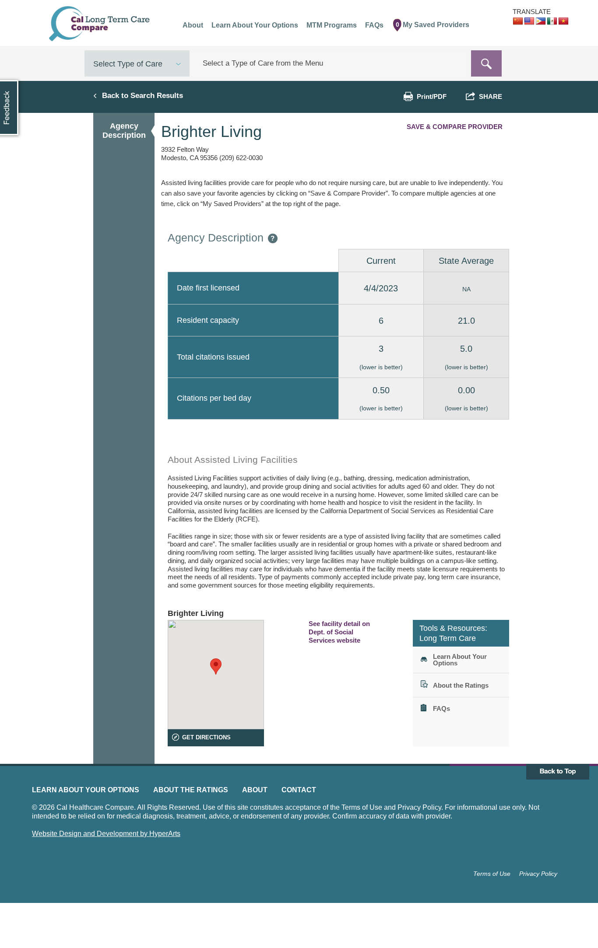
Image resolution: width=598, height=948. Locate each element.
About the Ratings (190, 790)
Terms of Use (491, 873)
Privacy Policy (538, 873)
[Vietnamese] (563, 21)
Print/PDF (432, 96)
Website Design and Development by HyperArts (106, 833)
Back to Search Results (142, 95)
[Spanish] (552, 21)
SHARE (489, 96)
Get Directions (206, 737)
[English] (529, 21)
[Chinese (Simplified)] (518, 21)
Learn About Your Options (85, 790)
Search (486, 63)
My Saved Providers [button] (433, 24)
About (254, 790)
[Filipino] (540, 21)
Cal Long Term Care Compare (100, 23)
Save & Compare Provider (455, 126)
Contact (298, 790)
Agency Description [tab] (124, 131)
